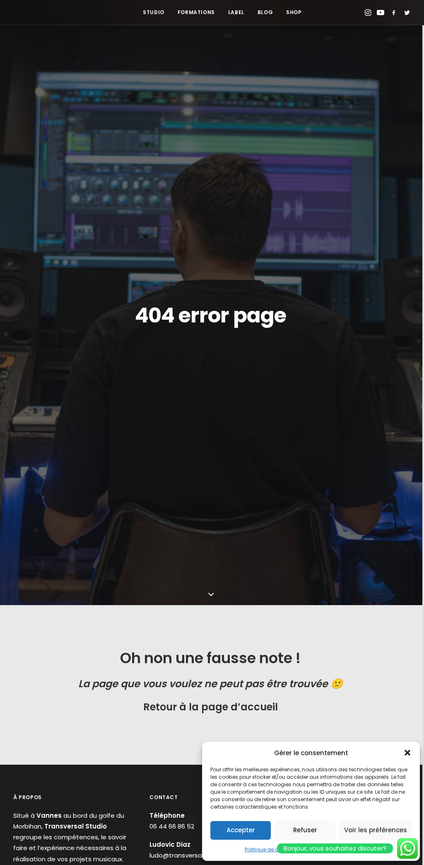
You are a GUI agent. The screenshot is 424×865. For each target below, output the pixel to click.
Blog (265, 12)
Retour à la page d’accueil (210, 707)
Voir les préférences (375, 830)
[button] (407, 753)
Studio (153, 12)
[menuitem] (153, 12)
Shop (293, 12)
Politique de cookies (269, 849)
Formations (196, 12)
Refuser (305, 830)
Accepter (240, 830)
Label (236, 12)
